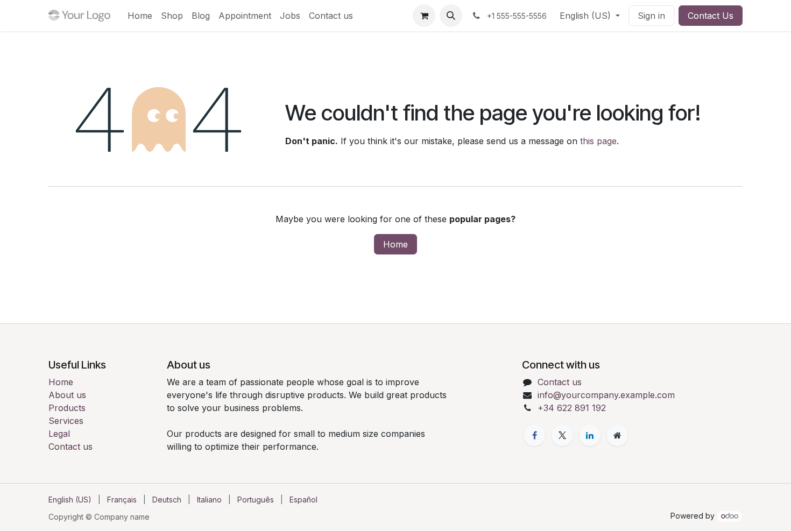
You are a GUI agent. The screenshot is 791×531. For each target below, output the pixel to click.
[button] (451, 15)
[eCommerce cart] (424, 15)
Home (395, 244)
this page (598, 141)
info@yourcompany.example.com (606, 395)
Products (67, 407)
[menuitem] (140, 15)
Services (65, 420)
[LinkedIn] (590, 435)
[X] (562, 435)
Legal (59, 433)
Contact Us (710, 15)
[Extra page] (617, 435)
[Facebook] (534, 435)
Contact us (70, 446)
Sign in (651, 15)
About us (67, 395)
